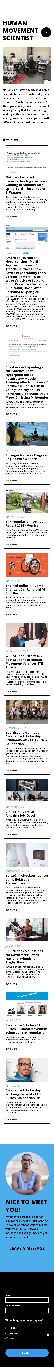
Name (8, 1295)
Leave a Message (27, 1248)
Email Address (12, 1305)
